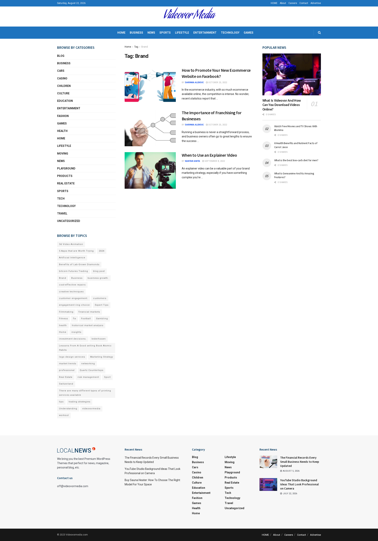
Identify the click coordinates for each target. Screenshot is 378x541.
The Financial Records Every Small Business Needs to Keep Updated (299, 462)
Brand (144, 46)
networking (88, 363)
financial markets (89, 312)
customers (99, 298)
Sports (165, 32)
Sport (107, 377)
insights (76, 332)
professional (67, 370)
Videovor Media (189, 16)
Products (64, 176)
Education (65, 100)
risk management (88, 377)
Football (86, 318)
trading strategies (79, 401)
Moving (62, 153)
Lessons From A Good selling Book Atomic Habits (85, 347)
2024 (101, 251)
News (151, 32)
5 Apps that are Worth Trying (76, 251)
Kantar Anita (192, 161)
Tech (61, 198)
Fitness (63, 318)
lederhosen (99, 339)
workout (64, 415)
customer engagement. (73, 298)
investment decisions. (72, 339)
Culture (63, 93)
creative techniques (71, 291)
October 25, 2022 (217, 82)
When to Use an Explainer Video (209, 155)
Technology (230, 32)
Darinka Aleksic (194, 82)
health (63, 325)
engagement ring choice (74, 305)
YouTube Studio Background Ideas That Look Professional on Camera (299, 484)
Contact (303, 3)
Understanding (68, 408)
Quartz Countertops (91, 370)
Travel (62, 213)
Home (121, 32)
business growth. (98, 278)
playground (66, 168)
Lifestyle (182, 32)
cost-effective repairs (72, 284)
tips (61, 401)
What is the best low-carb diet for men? (296, 160)
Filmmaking (66, 312)
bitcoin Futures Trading (73, 271)
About (283, 3)
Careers (292, 3)
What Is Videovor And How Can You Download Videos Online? (281, 104)
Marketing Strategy (101, 357)
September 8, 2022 (214, 161)
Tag (136, 46)
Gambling (102, 318)
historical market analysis (87, 325)
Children (64, 85)
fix (74, 318)
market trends (67, 363)
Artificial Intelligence (72, 257)
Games (248, 32)
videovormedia (91, 408)
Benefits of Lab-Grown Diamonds (79, 264)
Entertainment (205, 32)
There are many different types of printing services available (85, 392)
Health (62, 130)
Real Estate (66, 183)
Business (136, 32)
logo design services (72, 357)
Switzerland (66, 384)
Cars (60, 70)
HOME (274, 3)
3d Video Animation (71, 244)
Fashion (63, 116)
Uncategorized (68, 221)
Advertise (315, 3)
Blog (60, 55)
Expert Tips (101, 305)
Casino (62, 78)
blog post (99, 271)
